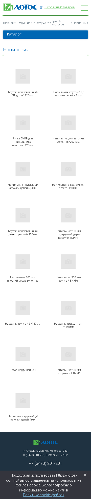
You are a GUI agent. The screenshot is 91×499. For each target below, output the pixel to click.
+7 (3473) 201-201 (45, 463)
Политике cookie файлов (43, 495)
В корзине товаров (59, 7)
